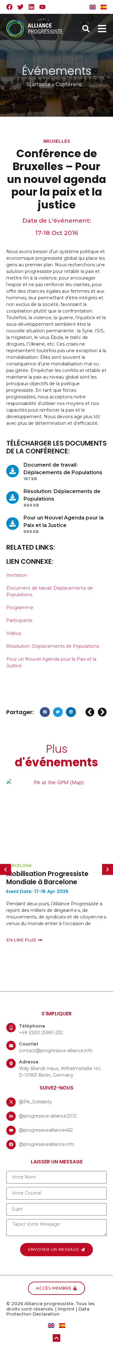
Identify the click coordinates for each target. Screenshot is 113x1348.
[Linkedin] (31, 7)
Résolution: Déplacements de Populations (52, 646)
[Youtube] (42, 7)
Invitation (16, 575)
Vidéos (13, 633)
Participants (19, 620)
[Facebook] (9, 7)
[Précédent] (90, 712)
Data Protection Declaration (47, 1311)
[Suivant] (101, 712)
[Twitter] (20, 7)
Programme (19, 607)
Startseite (38, 84)
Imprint (66, 1309)
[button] (86, 29)
